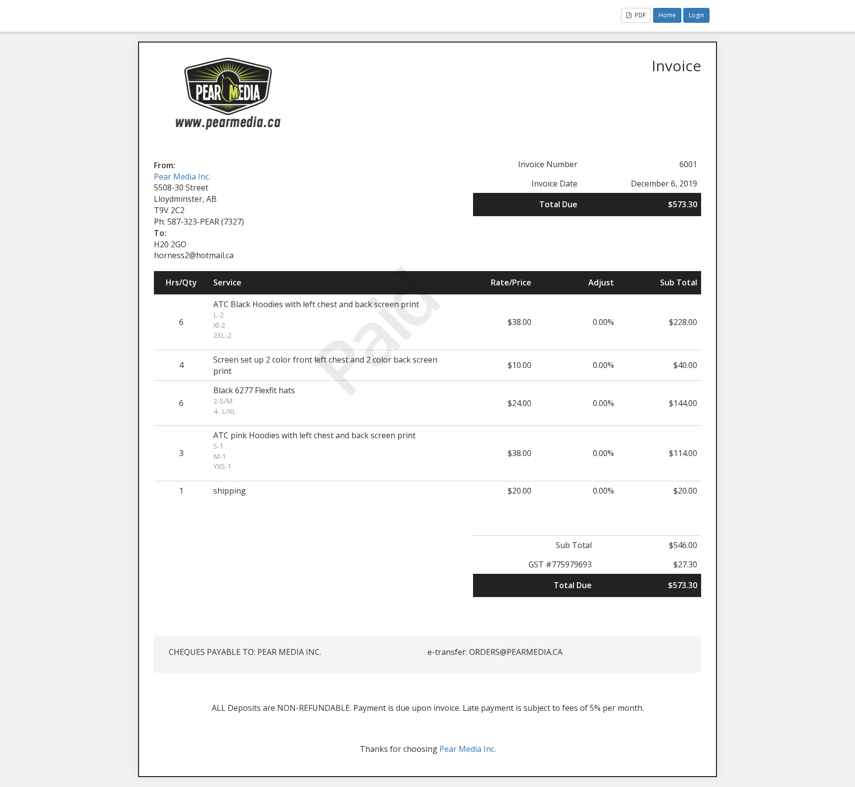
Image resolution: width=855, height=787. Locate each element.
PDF (639, 15)
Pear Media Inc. (182, 176)
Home (667, 15)
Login (696, 15)
